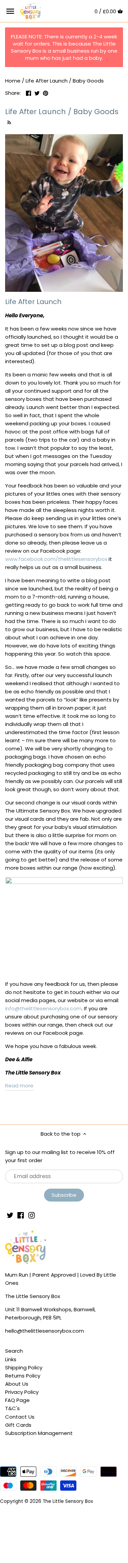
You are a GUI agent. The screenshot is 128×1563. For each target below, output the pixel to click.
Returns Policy (22, 1375)
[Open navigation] (10, 11)
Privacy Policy (22, 1392)
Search (14, 1350)
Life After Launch (33, 301)
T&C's (12, 1408)
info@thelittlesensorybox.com (43, 1008)
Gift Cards (18, 1424)
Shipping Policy (23, 1367)
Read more (19, 1085)
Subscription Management (39, 1433)
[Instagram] (31, 1215)
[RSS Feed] (8, 121)
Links (10, 1359)
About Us (16, 1383)
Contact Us (19, 1416)
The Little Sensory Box (68, 1501)
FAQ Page (17, 1400)
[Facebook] (20, 1215)
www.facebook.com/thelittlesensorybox (56, 559)
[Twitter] (10, 1215)
